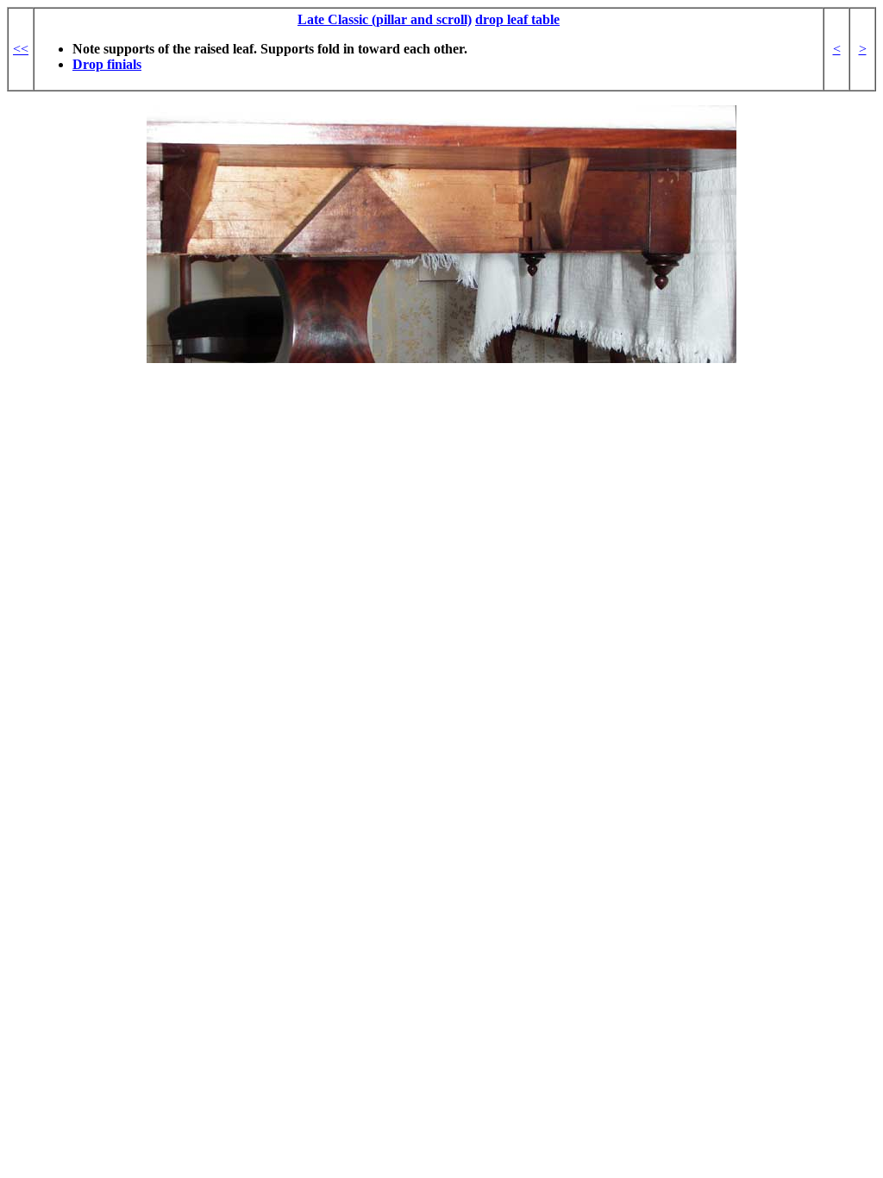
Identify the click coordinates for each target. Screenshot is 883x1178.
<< (20, 48)
